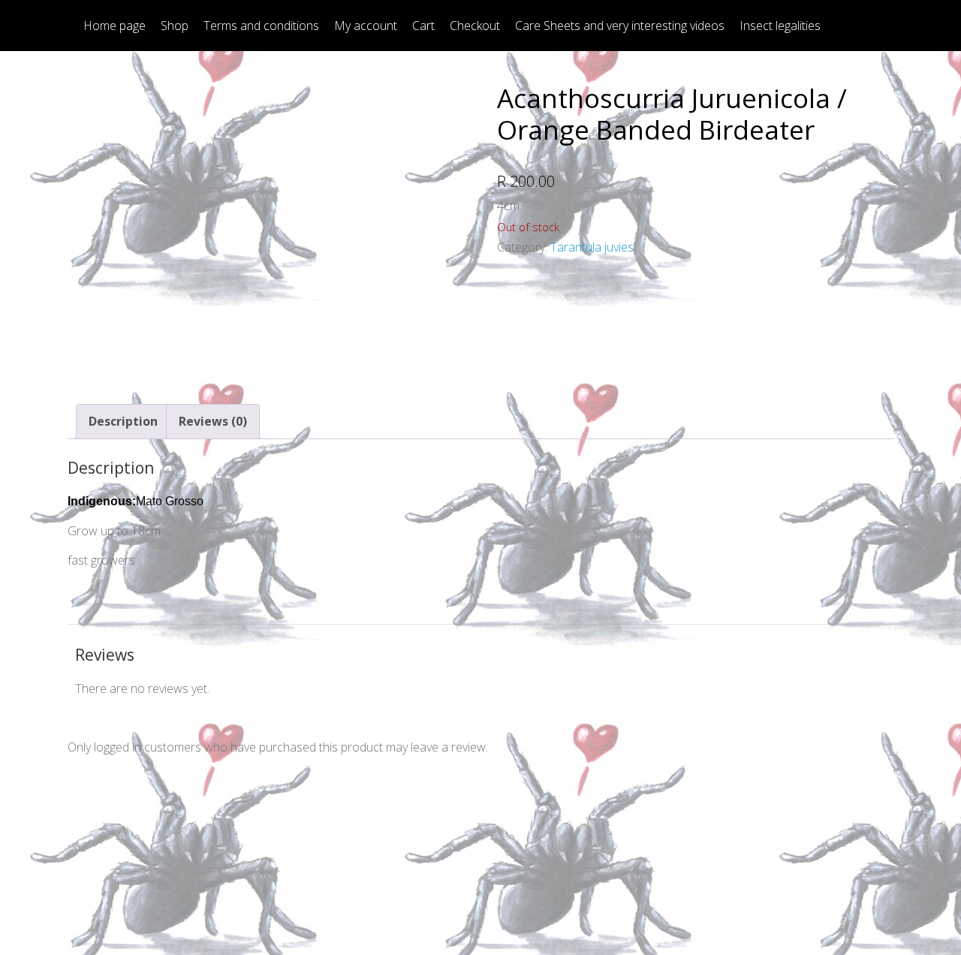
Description (123, 421)
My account (365, 25)
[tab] (123, 421)
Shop (174, 25)
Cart (423, 25)
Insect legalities (780, 25)
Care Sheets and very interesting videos (620, 25)
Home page (114, 25)
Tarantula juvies (592, 247)
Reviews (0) (213, 421)
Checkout (475, 25)
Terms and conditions (261, 25)
